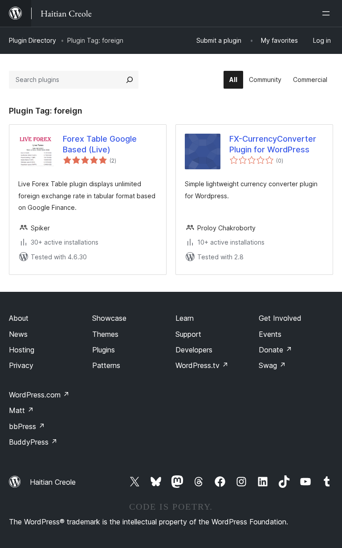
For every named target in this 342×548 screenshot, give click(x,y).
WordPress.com (39, 394)
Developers (193, 349)
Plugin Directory (32, 40)
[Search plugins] (129, 80)
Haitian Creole (53, 482)
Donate (275, 349)
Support (188, 334)
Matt (21, 410)
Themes (105, 334)
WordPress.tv (201, 365)
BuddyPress (33, 442)
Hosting (21, 349)
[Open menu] (328, 13)
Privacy (21, 365)
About (18, 318)
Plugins (103, 349)
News (18, 334)
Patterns (106, 365)
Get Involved (280, 318)
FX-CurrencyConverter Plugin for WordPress (272, 144)
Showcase (109, 318)
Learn (184, 318)
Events (270, 334)
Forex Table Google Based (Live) (100, 144)
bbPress (27, 426)
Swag (272, 365)
